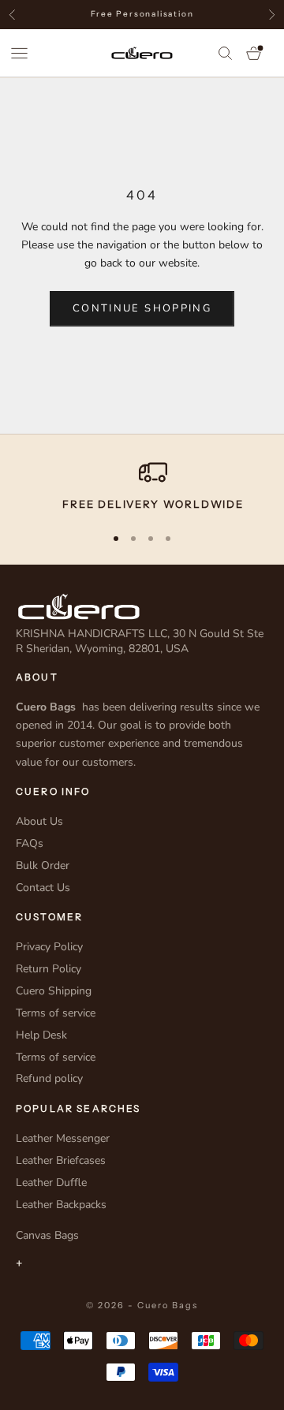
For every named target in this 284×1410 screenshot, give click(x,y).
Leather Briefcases (61, 1160)
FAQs (29, 843)
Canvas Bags (47, 1235)
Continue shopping (142, 308)
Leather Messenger (63, 1138)
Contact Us (43, 887)
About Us (39, 821)
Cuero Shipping (54, 990)
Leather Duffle (51, 1182)
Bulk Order (42, 865)
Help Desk (41, 1035)
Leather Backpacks (61, 1204)
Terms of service (55, 1012)
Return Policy (48, 968)
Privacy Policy (49, 946)
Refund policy (49, 1078)
